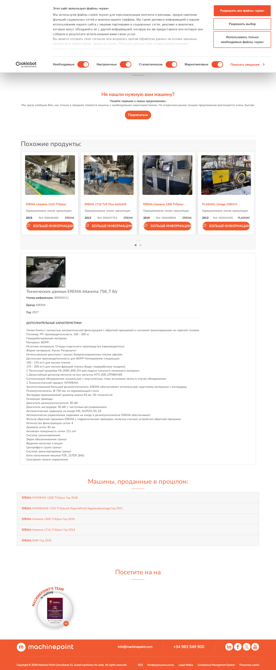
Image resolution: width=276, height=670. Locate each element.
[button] (135, 245)
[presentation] (136, 240)
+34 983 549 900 (188, 646)
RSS (140, 665)
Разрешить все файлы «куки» (242, 10)
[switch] (125, 64)
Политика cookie (249, 665)
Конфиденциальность (160, 665)
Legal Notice (186, 665)
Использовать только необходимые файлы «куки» (242, 39)
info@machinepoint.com (135, 647)
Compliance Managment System (216, 665)
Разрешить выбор (242, 24)
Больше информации (53, 226)
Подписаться (138, 115)
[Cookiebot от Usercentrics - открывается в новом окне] (26, 65)
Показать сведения (245, 64)
